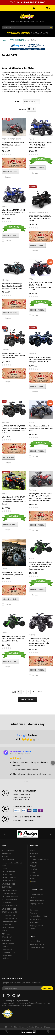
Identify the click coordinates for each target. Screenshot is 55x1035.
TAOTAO (33, 857)
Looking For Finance (37, 947)
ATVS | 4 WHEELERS (17, 40)
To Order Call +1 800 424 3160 (27, 2)
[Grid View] (29, 109)
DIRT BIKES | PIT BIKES (10, 896)
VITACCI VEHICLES (8, 884)
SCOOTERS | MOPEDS (9, 900)
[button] (27, 46)
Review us (33, 929)
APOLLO (33, 866)
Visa (23, 810)
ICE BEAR (33, 869)
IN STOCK (5, 857)
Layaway (33, 897)
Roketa (32, 878)
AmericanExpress (35, 810)
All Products (6, 934)
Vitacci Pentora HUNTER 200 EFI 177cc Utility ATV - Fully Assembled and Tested (40, 145)
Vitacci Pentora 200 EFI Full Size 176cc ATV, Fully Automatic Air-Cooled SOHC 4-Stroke (13, 638)
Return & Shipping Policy (38, 916)
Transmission (7, 949)
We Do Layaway (35, 919)
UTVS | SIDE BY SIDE (9, 909)
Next (39, 692)
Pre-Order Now (9, 524)
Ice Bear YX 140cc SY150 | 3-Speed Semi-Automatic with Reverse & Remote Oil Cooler (12, 286)
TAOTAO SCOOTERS (9, 881)
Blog (31, 907)
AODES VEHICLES (8, 850)
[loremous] (27, 834)
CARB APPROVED (8, 860)
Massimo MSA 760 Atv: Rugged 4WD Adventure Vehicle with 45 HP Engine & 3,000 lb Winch (40, 359)
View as (22, 109)
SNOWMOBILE (7, 903)
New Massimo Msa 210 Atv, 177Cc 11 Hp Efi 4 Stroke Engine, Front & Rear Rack (13, 355)
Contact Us (34, 910)
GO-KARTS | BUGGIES (9, 906)
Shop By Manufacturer (10, 890)
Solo (40, 810)
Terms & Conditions (37, 901)
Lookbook (5, 958)
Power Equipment (8, 928)
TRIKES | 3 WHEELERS (9, 921)
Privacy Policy (35, 941)
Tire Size (5, 946)
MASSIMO (33, 863)
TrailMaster (34, 853)
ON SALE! (5, 868)
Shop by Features (8, 943)
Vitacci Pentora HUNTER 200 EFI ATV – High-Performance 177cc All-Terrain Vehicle (13, 212)
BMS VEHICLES (7, 887)
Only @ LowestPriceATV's (27, 33)
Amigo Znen (34, 875)
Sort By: (18, 101)
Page (14, 692)
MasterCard (29, 810)
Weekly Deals (7, 853)
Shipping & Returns (36, 904)
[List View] (33, 109)
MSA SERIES (6, 940)
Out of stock (8, 457)
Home (4, 40)
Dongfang (33, 872)
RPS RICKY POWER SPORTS (39, 860)
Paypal (16, 810)
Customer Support (36, 894)
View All (34, 882)
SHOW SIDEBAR (27, 1032)
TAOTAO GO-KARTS (9, 878)
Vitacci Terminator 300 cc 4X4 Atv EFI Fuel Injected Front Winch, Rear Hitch (41, 428)
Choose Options (9, 172)
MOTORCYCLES (7, 925)
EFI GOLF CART (7, 937)
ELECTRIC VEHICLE (8, 915)
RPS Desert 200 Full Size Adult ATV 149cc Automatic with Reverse (13, 145)
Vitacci (32, 850)
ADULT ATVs (32, 40)
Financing (33, 913)
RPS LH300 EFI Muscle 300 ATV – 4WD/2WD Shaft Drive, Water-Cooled (41, 218)
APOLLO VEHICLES (8, 871)
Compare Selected (27, 700)
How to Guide (34, 922)
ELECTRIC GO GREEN (9, 918)
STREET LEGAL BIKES (9, 912)
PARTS (4, 931)
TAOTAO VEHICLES (8, 875)
